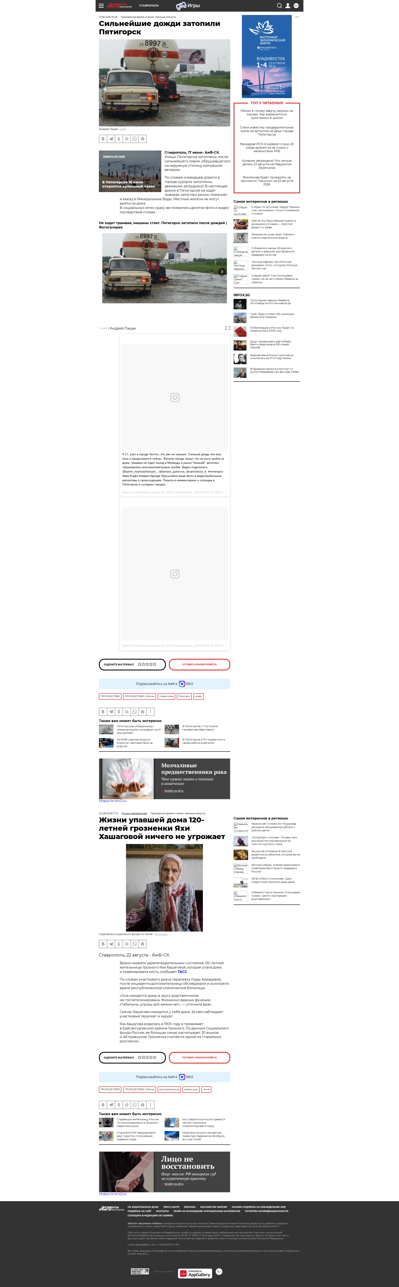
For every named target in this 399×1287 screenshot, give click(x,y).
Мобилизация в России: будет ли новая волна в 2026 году (272, 329)
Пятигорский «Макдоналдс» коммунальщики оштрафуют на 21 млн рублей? (139, 729)
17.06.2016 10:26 (108, 17)
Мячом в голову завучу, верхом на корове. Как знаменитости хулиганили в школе (267, 114)
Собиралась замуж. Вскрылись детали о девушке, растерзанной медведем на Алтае (272, 251)
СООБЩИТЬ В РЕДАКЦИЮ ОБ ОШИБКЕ (150, 1215)
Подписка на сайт (139, 1211)
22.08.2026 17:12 (108, 813)
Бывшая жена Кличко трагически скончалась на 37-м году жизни (271, 357)
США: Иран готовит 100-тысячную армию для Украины (272, 315)
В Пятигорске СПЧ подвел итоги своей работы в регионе (203, 741)
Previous (107, 271)
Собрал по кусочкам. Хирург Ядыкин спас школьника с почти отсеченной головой (275, 210)
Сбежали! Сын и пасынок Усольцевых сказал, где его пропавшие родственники (275, 896)
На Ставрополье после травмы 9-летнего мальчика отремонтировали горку (204, 1123)
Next (222, 271)
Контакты (162, 1211)
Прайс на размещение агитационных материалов (207, 1211)
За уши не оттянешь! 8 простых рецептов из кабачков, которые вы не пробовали (275, 854)
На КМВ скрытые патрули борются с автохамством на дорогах (135, 743)
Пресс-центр (171, 1207)
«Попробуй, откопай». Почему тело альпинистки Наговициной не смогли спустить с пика (274, 841)
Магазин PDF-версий (213, 1207)
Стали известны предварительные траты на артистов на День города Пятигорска (267, 131)
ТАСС (182, 972)
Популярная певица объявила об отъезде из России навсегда (270, 302)
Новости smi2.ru (113, 801)
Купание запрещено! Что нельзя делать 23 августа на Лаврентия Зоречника (267, 164)
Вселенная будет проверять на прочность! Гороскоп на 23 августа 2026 (267, 181)
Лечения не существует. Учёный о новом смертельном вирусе (273, 236)
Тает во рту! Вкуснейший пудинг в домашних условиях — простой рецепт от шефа (273, 224)
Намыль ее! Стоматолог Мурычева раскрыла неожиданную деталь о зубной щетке (273, 827)
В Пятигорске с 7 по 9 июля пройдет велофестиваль (200, 728)
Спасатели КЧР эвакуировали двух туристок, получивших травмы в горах (136, 1136)
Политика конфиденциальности (266, 1211)
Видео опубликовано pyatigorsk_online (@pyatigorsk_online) (162, 645)
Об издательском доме (143, 1207)
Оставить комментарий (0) (199, 664)
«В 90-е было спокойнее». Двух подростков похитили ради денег (273, 880)
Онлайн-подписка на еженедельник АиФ (259, 1207)
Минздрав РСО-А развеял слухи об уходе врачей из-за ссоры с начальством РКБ (267, 147)
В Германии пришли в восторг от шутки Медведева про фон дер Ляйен (274, 370)
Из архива (161, 934)
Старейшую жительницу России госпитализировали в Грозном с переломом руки (138, 1123)
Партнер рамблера (163, 1271)
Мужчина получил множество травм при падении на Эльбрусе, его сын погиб (203, 1136)
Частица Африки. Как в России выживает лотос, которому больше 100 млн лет (274, 265)
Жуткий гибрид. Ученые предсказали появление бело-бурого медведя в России (275, 868)
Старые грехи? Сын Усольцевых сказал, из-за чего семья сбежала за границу (274, 279)
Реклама (190, 1207)
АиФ (123, 129)
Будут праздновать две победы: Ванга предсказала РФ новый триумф (271, 344)
